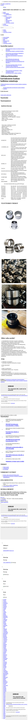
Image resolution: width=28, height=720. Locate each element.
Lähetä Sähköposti (4, 502)
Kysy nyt (2, 497)
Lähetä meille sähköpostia (6, 95)
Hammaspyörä (9, 20)
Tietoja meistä (6, 13)
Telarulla (7, 21)
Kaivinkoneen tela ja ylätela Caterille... (14, 73)
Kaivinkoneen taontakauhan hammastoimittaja (14, 379)
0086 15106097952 (6, 3)
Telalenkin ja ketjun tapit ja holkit (15, 461)
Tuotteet (4, 15)
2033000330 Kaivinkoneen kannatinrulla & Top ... (13, 440)
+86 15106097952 (7, 562)
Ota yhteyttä (5, 25)
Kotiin (4, 12)
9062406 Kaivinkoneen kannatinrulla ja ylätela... (12, 425)
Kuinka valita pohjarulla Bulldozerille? (11, 475)
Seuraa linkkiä (9, 17)
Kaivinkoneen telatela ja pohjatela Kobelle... (15, 51)
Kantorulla (8, 18)
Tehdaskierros (8, 14)
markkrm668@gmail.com (8, 486)
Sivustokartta (3, 499)
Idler (7, 19)
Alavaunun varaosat (10, 22)
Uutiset (4, 24)
